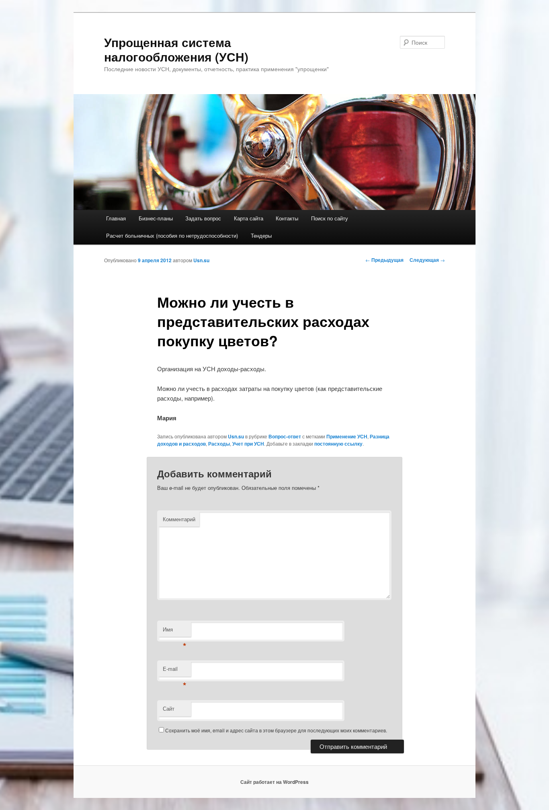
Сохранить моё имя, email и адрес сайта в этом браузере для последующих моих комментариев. (276, 730)
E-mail (174, 670)
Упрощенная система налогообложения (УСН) (176, 49)
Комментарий (179, 519)
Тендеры (261, 235)
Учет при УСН (248, 443)
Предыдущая (384, 259)
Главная (116, 218)
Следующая (427, 259)
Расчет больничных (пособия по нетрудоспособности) (172, 235)
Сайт (168, 708)
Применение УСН (346, 436)
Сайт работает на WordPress (274, 781)
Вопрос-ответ (284, 436)
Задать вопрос (203, 218)
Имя (174, 631)
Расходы (219, 443)
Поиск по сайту (329, 218)
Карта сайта (248, 218)
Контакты (287, 218)
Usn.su (201, 260)
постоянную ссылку (338, 443)
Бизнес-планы (156, 218)
